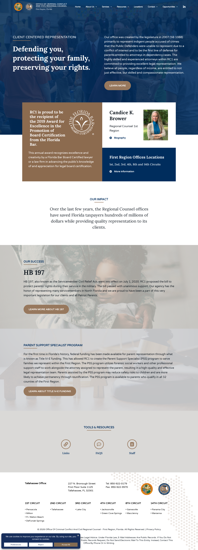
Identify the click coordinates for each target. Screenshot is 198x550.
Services (105, 7)
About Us (90, 7)
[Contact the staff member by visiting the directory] (132, 444)
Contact (151, 7)
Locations (138, 7)
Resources (121, 7)
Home (78, 7)
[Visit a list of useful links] (66, 444)
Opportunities (169, 7)
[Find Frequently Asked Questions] (99, 444)
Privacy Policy (153, 529)
